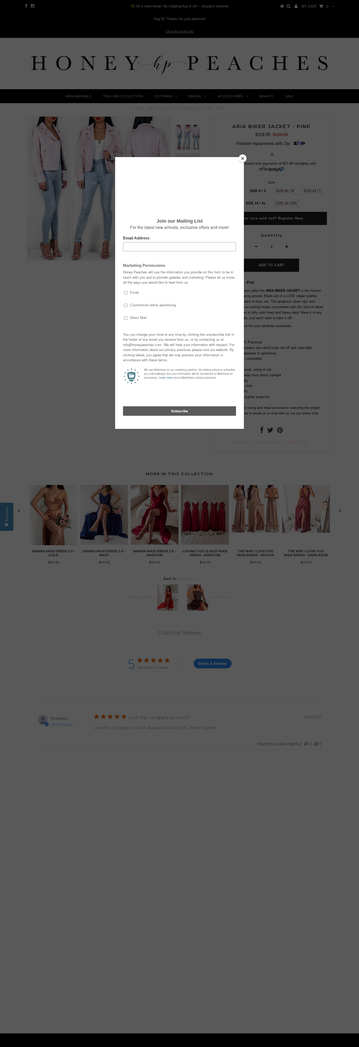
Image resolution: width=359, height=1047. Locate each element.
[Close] (243, 158)
